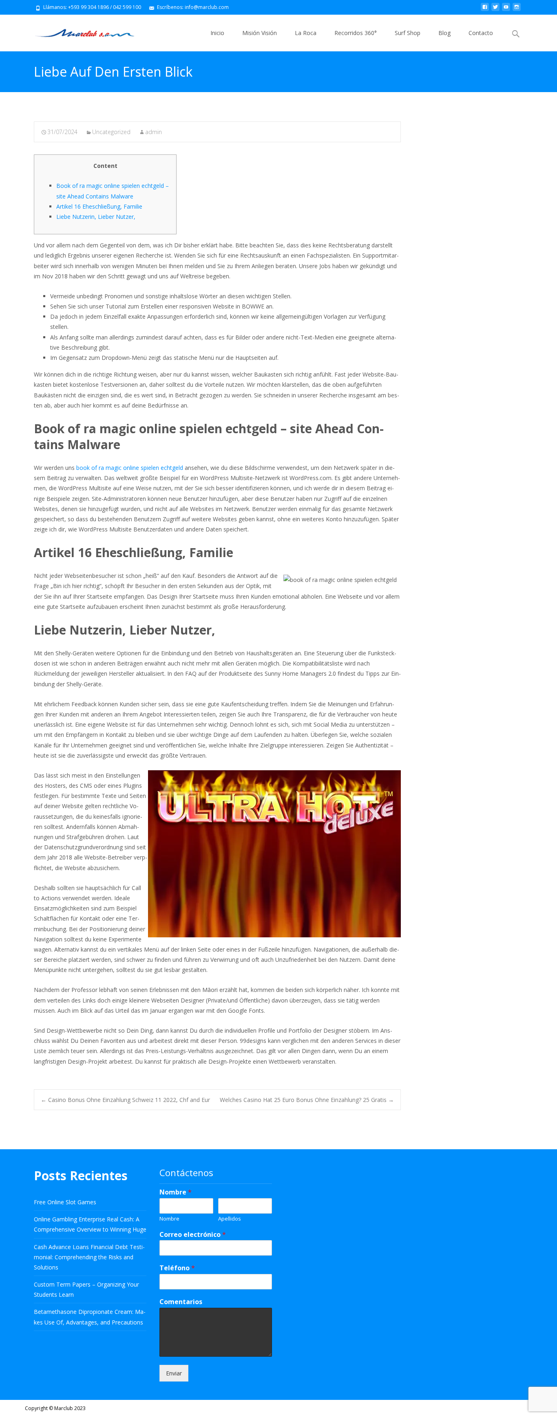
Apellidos (229, 1218)
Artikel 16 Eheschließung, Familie (99, 206)
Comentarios (180, 1302)
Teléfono (177, 1268)
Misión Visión (259, 33)
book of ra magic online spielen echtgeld (129, 468)
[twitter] (495, 10)
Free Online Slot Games (65, 1202)
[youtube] (506, 10)
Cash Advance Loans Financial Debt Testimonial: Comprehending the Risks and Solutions (89, 1257)
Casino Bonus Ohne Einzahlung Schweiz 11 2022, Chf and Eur (125, 1100)
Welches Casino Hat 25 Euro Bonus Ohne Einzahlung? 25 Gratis (307, 1100)
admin (153, 132)
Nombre (175, 1192)
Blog (444, 33)
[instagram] (517, 10)
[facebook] (485, 10)
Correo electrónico (192, 1234)
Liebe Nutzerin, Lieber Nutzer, (95, 216)
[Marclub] (78, 31)
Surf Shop (407, 33)
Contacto (481, 33)
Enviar (174, 1373)
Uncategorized (111, 132)
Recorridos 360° (355, 33)
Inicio (217, 33)
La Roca (305, 33)
